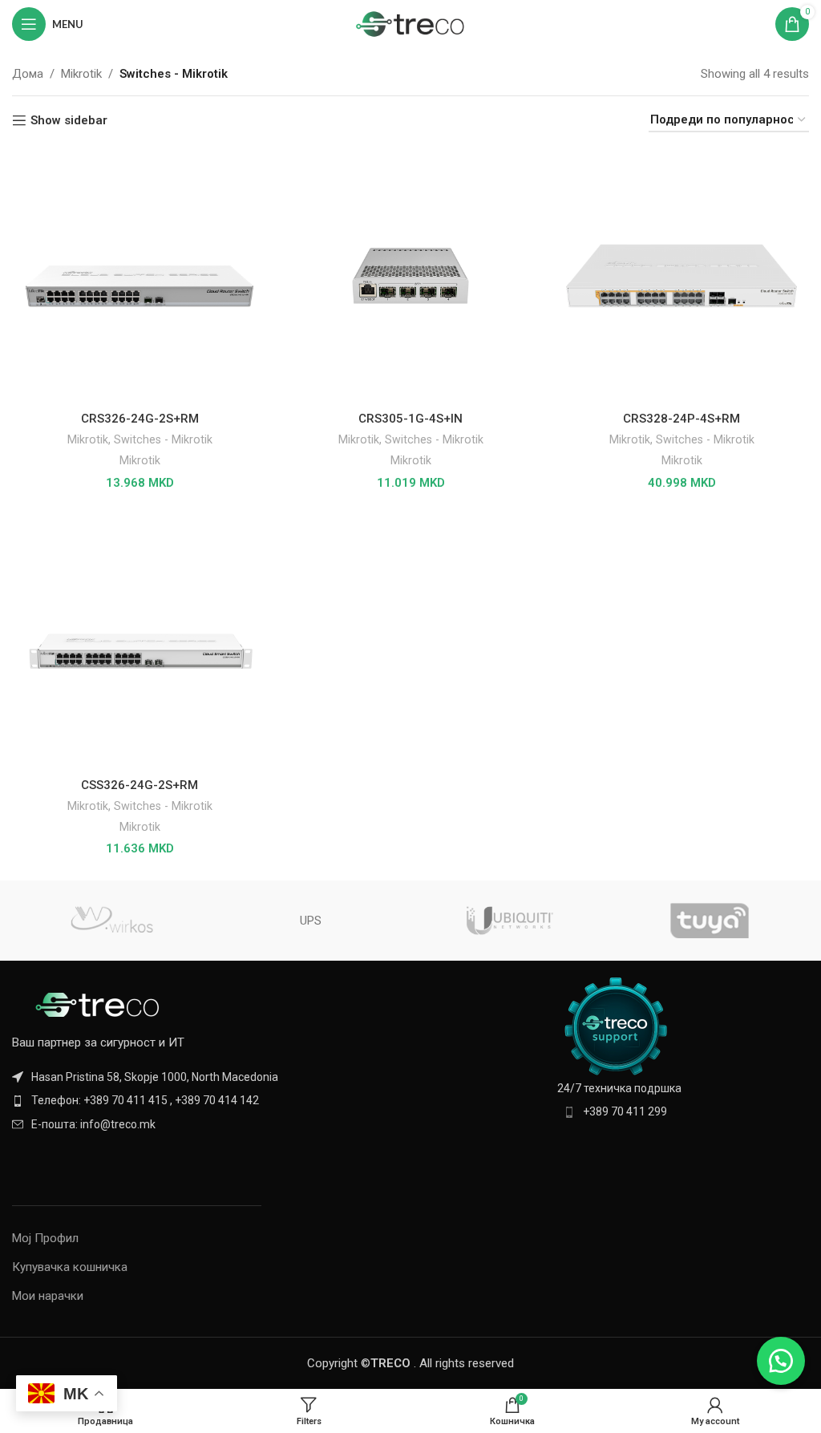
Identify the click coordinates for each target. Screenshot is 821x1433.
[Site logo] (411, 23)
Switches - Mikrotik (163, 439)
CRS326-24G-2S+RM (140, 418)
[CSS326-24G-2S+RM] (139, 642)
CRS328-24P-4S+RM (681, 418)
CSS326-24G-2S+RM (139, 785)
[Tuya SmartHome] (708, 920)
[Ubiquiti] (509, 920)
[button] (781, 1361)
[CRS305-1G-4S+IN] (410, 275)
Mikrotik (81, 74)
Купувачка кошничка (69, 1267)
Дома (27, 74)
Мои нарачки (47, 1296)
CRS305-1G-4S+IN (410, 418)
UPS (311, 920)
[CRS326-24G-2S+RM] (139, 275)
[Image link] (100, 1004)
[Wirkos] (111, 920)
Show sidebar (68, 120)
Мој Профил (45, 1238)
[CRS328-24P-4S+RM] (681, 275)
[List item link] (205, 1100)
